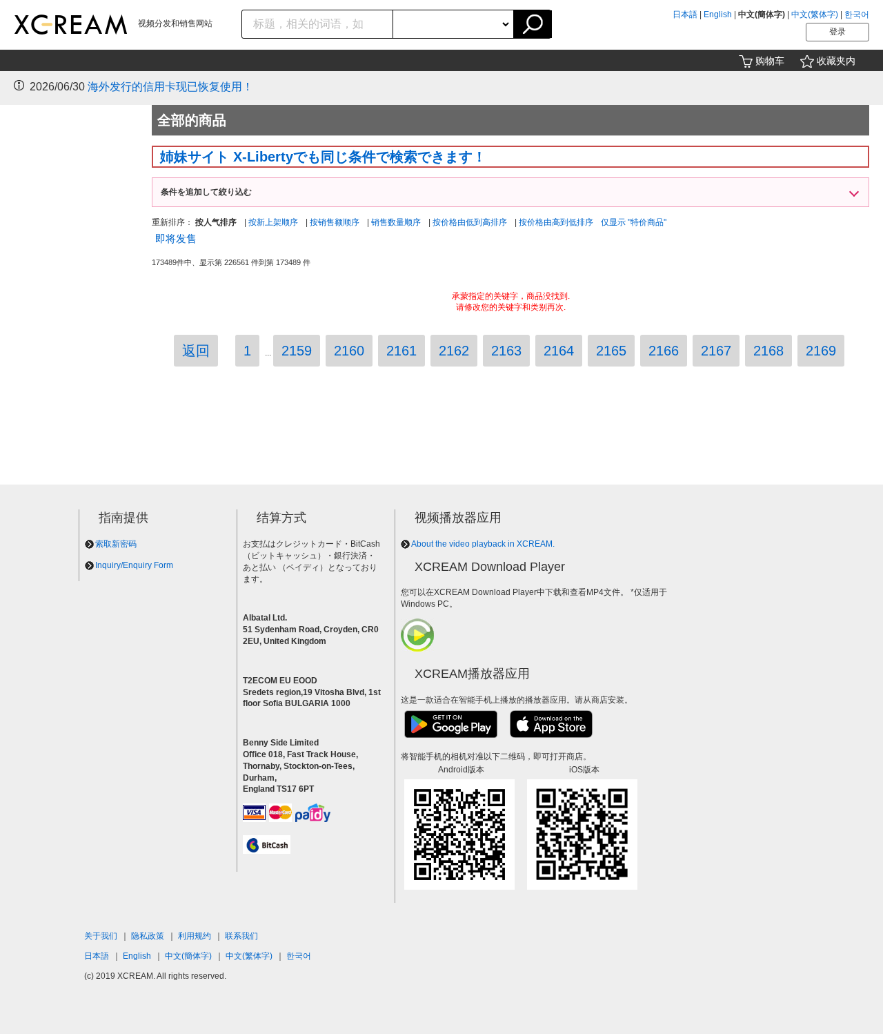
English (718, 14)
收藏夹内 (836, 60)
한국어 (856, 14)
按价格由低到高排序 (470, 222)
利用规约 (194, 936)
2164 (559, 350)
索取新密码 (116, 544)
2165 (611, 350)
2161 (401, 350)
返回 (196, 350)
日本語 (685, 14)
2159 (296, 350)
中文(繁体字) (814, 14)
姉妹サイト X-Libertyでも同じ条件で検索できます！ (323, 156)
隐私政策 (147, 936)
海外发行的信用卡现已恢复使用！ (170, 86)
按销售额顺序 (334, 222)
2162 (454, 350)
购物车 (769, 60)
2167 (716, 350)
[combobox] (317, 24)
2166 (663, 350)
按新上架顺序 (273, 222)
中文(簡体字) (188, 956)
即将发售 (176, 238)
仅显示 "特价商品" (633, 222)
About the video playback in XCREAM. (483, 544)
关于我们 (100, 936)
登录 (837, 32)
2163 (506, 350)
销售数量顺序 (396, 222)
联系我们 (241, 936)
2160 (349, 350)
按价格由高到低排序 (556, 222)
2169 (821, 350)
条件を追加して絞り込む (206, 192)
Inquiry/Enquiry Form (134, 565)
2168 (768, 350)
